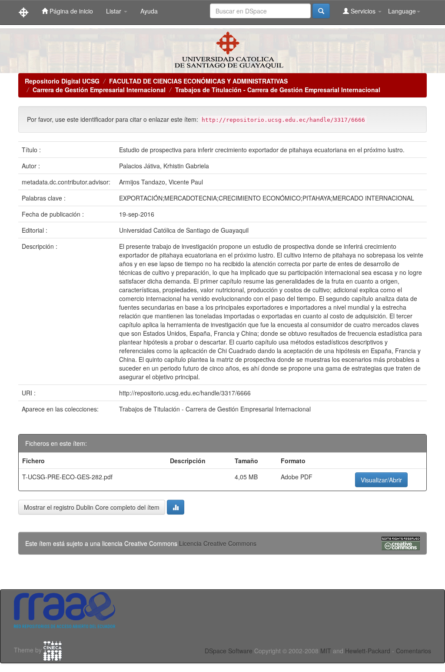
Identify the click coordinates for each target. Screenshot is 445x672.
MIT (325, 650)
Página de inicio (70, 11)
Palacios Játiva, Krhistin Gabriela (164, 165)
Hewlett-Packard (367, 650)
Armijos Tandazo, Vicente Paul (161, 181)
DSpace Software (228, 650)
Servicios (363, 11)
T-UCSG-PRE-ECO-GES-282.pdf (67, 476)
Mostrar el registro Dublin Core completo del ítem (91, 507)
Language (402, 11)
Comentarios (413, 650)
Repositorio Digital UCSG (62, 81)
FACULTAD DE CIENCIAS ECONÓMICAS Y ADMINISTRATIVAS (198, 81)
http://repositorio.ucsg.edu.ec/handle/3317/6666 (185, 392)
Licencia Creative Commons (217, 543)
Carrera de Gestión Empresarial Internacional (99, 89)
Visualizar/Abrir (381, 479)
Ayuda (149, 11)
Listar (114, 11)
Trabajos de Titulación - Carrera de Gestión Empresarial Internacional (277, 89)
